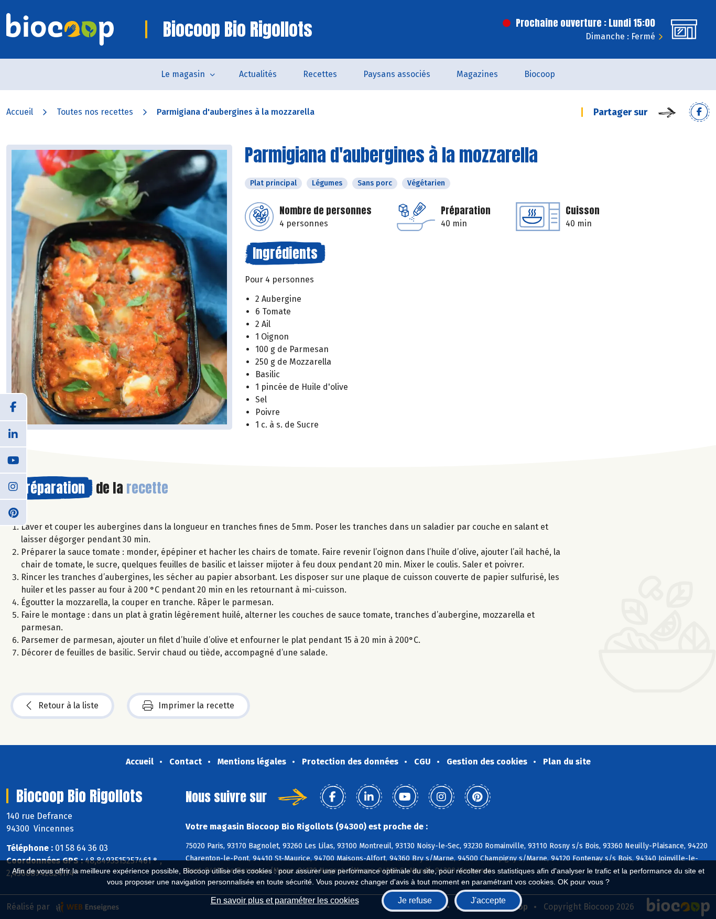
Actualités (258, 74)
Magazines (477, 74)
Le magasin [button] (183, 74)
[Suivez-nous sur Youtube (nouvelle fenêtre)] (13, 459)
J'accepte (488, 900)
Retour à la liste (68, 705)
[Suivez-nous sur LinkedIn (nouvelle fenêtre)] (13, 433)
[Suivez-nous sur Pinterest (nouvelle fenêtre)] (13, 512)
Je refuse (415, 900)
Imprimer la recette (196, 705)
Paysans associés (396, 74)
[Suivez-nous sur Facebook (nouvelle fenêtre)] (13, 407)
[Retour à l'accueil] (60, 29)
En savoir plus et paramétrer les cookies (285, 900)
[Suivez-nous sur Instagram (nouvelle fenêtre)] (13, 486)
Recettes (320, 74)
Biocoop (539, 74)
